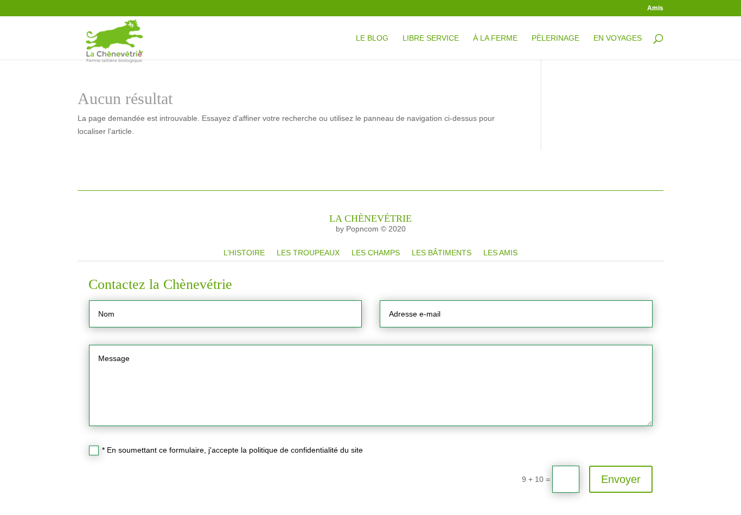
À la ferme (495, 38)
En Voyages (617, 38)
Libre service (431, 38)
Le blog (372, 38)
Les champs (376, 252)
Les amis (500, 252)
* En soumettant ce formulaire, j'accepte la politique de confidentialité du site (232, 450)
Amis (655, 8)
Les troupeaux (308, 252)
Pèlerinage (555, 38)
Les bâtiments (441, 252)
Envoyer (621, 479)
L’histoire (244, 252)
